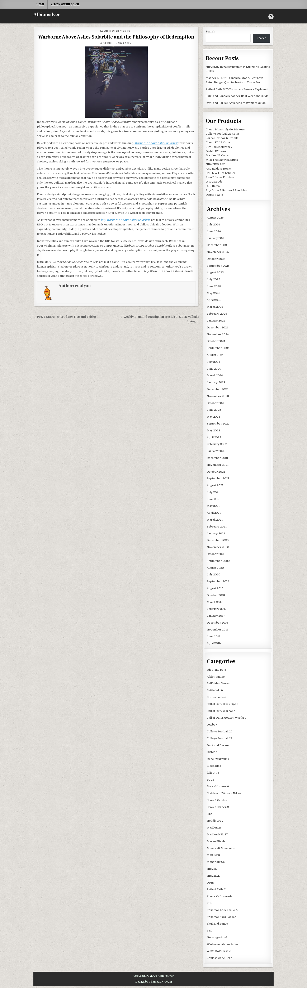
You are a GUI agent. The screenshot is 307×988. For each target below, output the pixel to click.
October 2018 (216, 595)
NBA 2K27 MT (215, 164)
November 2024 (218, 334)
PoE (209, 903)
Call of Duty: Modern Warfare (226, 717)
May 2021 (213, 505)
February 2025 (217, 313)
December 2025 (217, 245)
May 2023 (213, 416)
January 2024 (216, 382)
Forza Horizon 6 (218, 786)
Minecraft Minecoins (221, 848)
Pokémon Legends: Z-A (222, 910)
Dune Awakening (218, 758)
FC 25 (210, 779)
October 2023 (216, 403)
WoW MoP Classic (219, 951)
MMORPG (213, 855)
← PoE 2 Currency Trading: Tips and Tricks (64, 316)
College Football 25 (219, 731)
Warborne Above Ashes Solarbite (156, 143)
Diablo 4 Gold (214, 194)
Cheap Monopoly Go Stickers (225, 129)
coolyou (107, 43)
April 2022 (214, 437)
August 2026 (215, 217)
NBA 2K (212, 868)
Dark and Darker (218, 745)
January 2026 (216, 238)
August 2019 (215, 588)
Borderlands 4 (216, 697)
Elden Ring (214, 765)
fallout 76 (213, 772)
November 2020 (218, 547)
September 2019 (218, 581)
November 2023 (218, 396)
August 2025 (215, 272)
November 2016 (217, 629)
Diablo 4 (212, 752)
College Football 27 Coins (223, 133)
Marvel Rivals (216, 841)
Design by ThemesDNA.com (153, 981)
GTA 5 (210, 814)
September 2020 (218, 560)
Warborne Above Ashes (117, 31)
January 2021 (216, 533)
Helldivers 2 (215, 820)
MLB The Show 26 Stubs (222, 159)
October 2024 (216, 341)
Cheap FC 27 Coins (218, 142)
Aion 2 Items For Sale (220, 177)
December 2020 (218, 540)
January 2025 (216, 320)
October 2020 (216, 554)
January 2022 (216, 451)
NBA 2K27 (214, 875)
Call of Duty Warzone (221, 711)
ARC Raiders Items (218, 168)
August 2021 (215, 485)
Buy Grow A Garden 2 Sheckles (226, 190)
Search (210, 31)
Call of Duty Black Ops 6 (222, 704)
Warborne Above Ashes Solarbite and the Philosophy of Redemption (116, 37)
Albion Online (216, 676)
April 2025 (214, 300)
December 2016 (217, 622)
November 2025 (218, 251)
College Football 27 (219, 738)
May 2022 (213, 430)
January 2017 (216, 615)
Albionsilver (46, 14)
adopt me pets (216, 669)
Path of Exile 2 (216, 889)
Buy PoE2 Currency (219, 146)
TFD (209, 930)
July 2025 (213, 279)
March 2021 (215, 519)
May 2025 (213, 293)
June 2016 (214, 636)
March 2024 (215, 375)
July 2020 (213, 574)
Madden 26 (214, 827)
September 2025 (218, 265)
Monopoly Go (216, 861)
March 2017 (215, 602)
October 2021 (216, 471)
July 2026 (213, 224)
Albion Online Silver (65, 4)
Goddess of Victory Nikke (224, 793)
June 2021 (214, 499)
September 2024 (218, 348)
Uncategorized (217, 937)
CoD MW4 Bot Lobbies (221, 173)
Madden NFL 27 (217, 834)
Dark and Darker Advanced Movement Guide (236, 102)
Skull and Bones (217, 923)
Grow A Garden (217, 800)
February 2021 (217, 526)
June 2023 (214, 409)
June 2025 (214, 286)
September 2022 (218, 423)
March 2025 (215, 306)
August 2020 (215, 567)
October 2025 (216, 258)
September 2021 (218, 478)
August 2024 (215, 354)
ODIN (210, 882)
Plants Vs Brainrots (219, 896)
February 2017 (217, 608)
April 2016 (214, 643)
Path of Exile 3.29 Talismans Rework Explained (237, 89)
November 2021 (217, 464)
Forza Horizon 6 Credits (222, 138)
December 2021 (217, 457)
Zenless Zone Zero (219, 958)
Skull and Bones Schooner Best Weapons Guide (237, 96)
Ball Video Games (218, 683)
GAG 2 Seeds (214, 181)
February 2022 (217, 444)
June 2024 (214, 368)
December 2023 (217, 389)
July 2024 (213, 361)
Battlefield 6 (215, 690)
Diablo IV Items (216, 151)
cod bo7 (212, 724)
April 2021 (214, 512)
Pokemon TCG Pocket (221, 917)
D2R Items (213, 186)
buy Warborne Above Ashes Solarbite (125, 219)
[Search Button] (271, 16)
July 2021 (213, 492)
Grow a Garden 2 (218, 807)
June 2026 (214, 231)
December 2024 (217, 327)
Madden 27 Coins (217, 155)
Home (40, 4)
